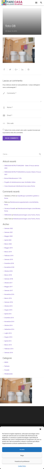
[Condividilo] (5, 69)
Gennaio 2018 (8, 279)
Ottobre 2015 (8, 306)
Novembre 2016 (9, 294)
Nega (22, 455)
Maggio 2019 (8, 248)
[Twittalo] (10, 69)
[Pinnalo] (27, 69)
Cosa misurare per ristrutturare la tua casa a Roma (19, 186)
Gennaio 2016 (8, 302)
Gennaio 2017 (8, 290)
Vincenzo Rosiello (9, 208)
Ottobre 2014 (8, 325)
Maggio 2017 (8, 286)
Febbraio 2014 (8, 348)
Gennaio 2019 (8, 259)
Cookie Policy (22, 466)
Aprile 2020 (7, 240)
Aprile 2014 (7, 341)
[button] (40, 429)
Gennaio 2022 (8, 228)
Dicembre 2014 (9, 317)
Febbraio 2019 (8, 255)
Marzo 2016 (8, 298)
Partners (6, 366)
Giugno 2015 (8, 310)
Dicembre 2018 (9, 263)
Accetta (22, 449)
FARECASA (7, 215)
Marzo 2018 (8, 275)
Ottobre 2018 (8, 271)
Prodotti (6, 370)
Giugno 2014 (8, 337)
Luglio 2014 (8, 333)
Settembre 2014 (9, 329)
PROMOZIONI (8, 374)
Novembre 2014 (9, 321)
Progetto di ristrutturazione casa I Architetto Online (19, 182)
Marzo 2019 (8, 251)
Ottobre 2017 (8, 283)
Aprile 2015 (7, 314)
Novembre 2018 (9, 267)
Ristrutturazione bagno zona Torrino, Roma (26, 215)
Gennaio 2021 (8, 232)
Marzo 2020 (8, 244)
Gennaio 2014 (8, 352)
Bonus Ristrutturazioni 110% (13, 178)
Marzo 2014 (8, 345)
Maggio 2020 (8, 236)
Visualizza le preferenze (22, 461)
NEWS (6, 362)
